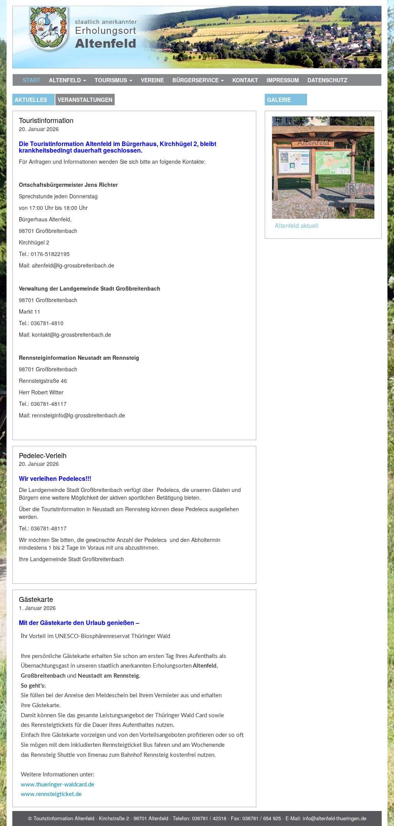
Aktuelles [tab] (31, 99)
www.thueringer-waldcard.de (57, 785)
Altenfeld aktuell (297, 225)
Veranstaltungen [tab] (85, 99)
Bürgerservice (196, 80)
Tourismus (112, 80)
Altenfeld (65, 80)
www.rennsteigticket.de (51, 794)
